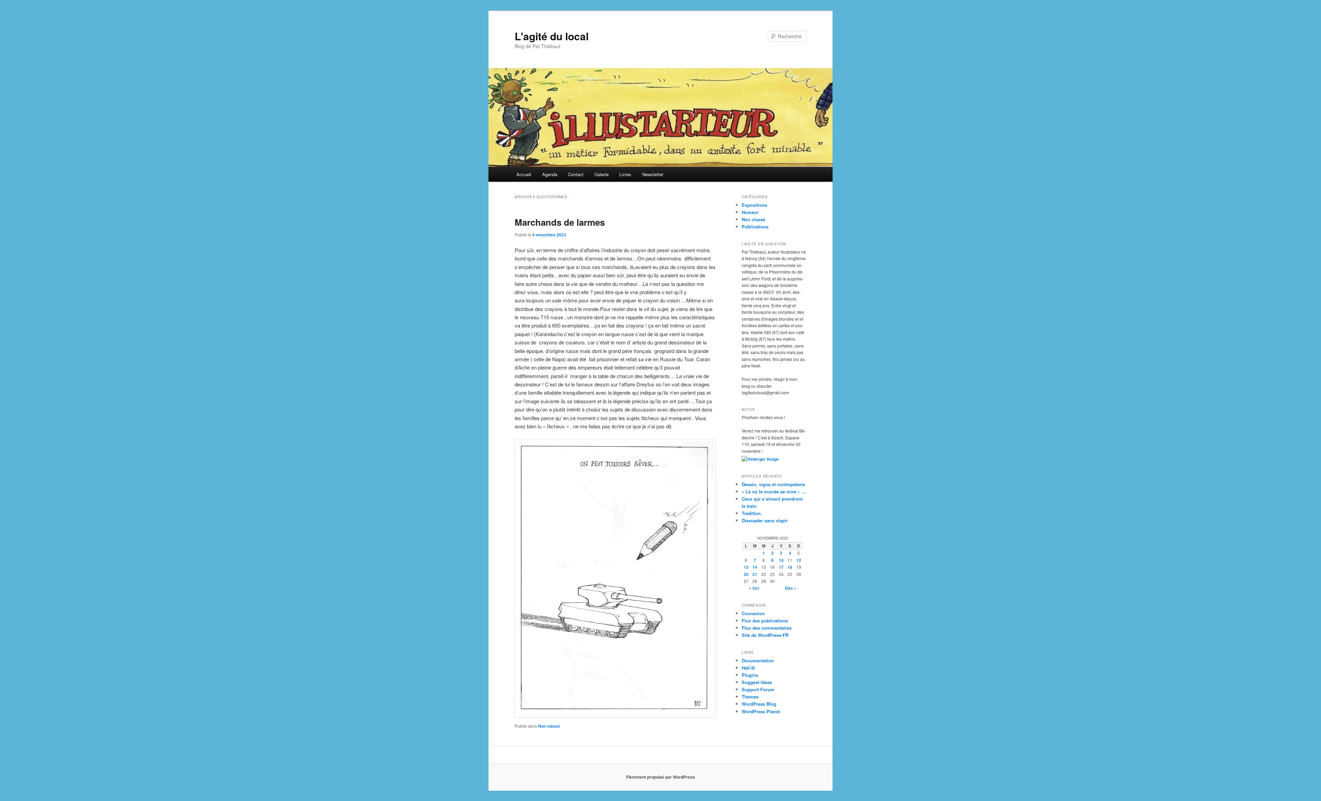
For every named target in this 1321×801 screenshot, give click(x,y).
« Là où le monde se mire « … (774, 491)
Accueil (523, 174)
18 (789, 567)
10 (781, 560)
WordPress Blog (759, 704)
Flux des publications (765, 620)
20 (746, 574)
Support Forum (758, 689)
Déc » (790, 588)
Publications (755, 226)
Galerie (601, 174)
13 (746, 567)
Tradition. (752, 513)
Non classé (549, 726)
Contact (575, 174)
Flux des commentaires (767, 627)
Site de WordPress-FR (765, 635)
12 (798, 560)
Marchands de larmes (560, 222)
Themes (750, 696)
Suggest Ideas (757, 682)
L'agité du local (552, 36)
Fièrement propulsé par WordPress (660, 777)
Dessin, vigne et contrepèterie (773, 484)
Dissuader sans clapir (765, 520)
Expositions (754, 205)
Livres (625, 174)
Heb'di (748, 667)
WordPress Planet (761, 711)
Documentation (758, 660)
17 (781, 567)
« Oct (754, 588)
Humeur (750, 212)
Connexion (753, 613)
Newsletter (652, 174)
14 (754, 567)
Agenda (549, 174)
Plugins (750, 675)
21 (754, 574)
